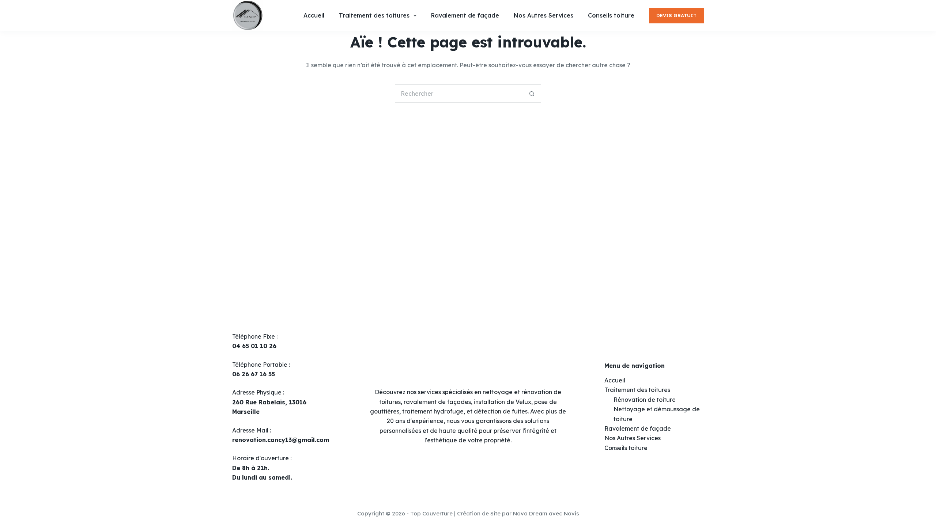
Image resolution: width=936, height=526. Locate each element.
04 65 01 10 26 (254, 346)
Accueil (614, 380)
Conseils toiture (626, 447)
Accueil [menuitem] (313, 15)
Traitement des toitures (637, 389)
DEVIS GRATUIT (676, 15)
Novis (571, 513)
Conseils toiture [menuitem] (611, 15)
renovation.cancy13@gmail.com (280, 439)
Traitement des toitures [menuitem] (374, 15)
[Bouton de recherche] (532, 93)
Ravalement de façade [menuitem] (465, 15)
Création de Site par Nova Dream (502, 513)
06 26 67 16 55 (253, 374)
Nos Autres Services (632, 438)
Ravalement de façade (637, 428)
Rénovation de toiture (645, 399)
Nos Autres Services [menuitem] (543, 15)
